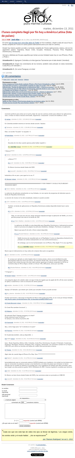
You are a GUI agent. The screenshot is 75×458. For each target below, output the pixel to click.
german (8, 119)
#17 (6, 350)
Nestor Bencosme (12, 303)
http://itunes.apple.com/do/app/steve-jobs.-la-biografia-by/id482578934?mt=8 (28, 299)
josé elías (15, 40)
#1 (5, 119)
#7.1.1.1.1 (20, 246)
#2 (5, 127)
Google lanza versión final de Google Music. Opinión (19, 96)
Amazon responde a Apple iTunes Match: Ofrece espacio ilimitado (23, 95)
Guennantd (10, 322)
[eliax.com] (37, 15)
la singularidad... (41, 445)
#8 (5, 254)
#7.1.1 (13, 221)
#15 (6, 330)
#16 (6, 338)
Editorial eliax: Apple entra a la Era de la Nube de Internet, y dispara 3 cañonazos (28, 92)
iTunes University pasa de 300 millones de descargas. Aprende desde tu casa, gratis (29, 88)
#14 (6, 322)
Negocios (20, 79)
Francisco (9, 330)
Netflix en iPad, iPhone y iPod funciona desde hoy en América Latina (24, 101)
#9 (5, 275)
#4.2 (9, 171)
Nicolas (9, 350)
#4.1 (9, 163)
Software (26, 79)
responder (38, 119)
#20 (6, 371)
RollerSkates (9, 135)
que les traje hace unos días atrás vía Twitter (24, 43)
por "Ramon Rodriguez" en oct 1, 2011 (58, 439)
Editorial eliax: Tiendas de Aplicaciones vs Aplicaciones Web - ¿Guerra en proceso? (28, 87)
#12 (6, 303)
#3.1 (9, 146)
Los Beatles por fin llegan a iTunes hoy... (15, 90)
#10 (6, 285)
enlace (19, 146)
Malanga (9, 311)
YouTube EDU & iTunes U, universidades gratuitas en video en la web (24, 85)
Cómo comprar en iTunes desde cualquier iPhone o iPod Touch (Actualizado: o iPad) (29, 84)
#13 (6, 311)
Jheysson (9, 179)
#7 (5, 201)
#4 (5, 155)
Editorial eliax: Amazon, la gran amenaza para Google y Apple (22, 93)
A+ (72, 5)
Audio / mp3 (14, 79)
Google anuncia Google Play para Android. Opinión (18, 103)
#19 (6, 358)
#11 (6, 293)
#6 (5, 189)
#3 (5, 135)
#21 (6, 379)
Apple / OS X (6, 79)
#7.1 (9, 211)
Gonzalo (8, 275)
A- (69, 5)
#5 (5, 179)
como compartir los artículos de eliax (37, 451)
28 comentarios (12, 76)
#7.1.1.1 (16, 234)
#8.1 (9, 267)
